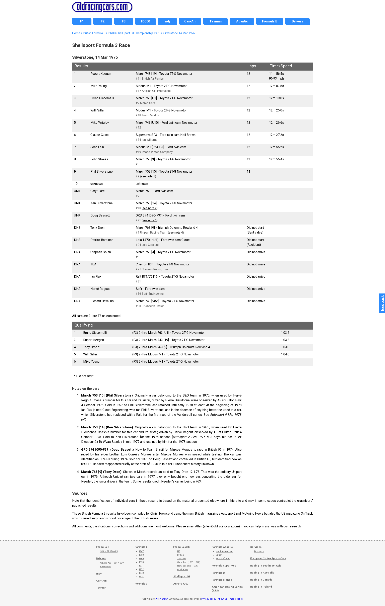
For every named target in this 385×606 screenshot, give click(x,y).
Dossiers (259, 551)
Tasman (101, 587)
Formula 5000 (181, 546)
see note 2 (150, 208)
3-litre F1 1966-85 (109, 551)
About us (222, 599)
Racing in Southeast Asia (266, 565)
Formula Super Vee (224, 565)
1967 (141, 551)
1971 (141, 566)
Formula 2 (141, 546)
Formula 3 (141, 583)
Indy (99, 573)
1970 (141, 562)
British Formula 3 (93, 513)
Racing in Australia (262, 572)
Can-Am (101, 580)
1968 (141, 555)
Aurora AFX (180, 583)
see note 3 (150, 220)
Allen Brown (162, 599)
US (178, 551)
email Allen (194, 526)
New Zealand (184, 566)
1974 (141, 576)
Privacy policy (208, 599)
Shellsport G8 (181, 576)
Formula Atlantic (222, 546)
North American (224, 551)
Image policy (236, 599)
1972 (141, 569)
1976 (194, 566)
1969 (141, 558)
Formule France (222, 579)
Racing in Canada (261, 579)
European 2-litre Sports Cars (268, 558)
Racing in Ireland (261, 586)
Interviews (105, 566)
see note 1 (148, 176)
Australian (182, 569)
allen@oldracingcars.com (221, 526)
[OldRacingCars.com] (102, 9)
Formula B (218, 572)
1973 (141, 573)
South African (223, 558)
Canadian (182, 562)
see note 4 (176, 232)
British (180, 555)
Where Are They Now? (112, 563)
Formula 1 (102, 546)
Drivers (101, 558)
